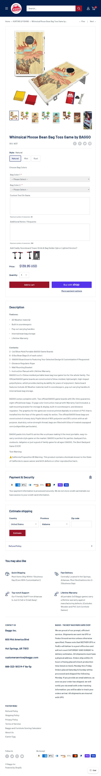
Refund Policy (15, 546)
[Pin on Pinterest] (80, 143)
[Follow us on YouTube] (22, 756)
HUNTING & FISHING (21, 21)
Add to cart (29, 284)
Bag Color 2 (15, 185)
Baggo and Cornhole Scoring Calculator (23, 728)
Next (92, 21)
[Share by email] (90, 143)
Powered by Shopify (13, 768)
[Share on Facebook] (75, 143)
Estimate (17, 533)
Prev (83, 21)
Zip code (75, 518)
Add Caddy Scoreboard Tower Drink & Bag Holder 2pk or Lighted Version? (43, 248)
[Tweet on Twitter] (85, 143)
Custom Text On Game (20, 195)
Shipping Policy (12, 715)
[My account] (88, 8)
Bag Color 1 (15, 174)
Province (44, 518)
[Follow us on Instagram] (17, 756)
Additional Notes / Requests (23, 221)
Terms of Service (13, 724)
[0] (93, 8)
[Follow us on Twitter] (12, 756)
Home (7, 21)
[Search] (78, 8)
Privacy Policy (11, 719)
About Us (9, 732)
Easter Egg (10, 736)
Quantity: (13, 275)
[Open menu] (6, 8)
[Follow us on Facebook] (7, 756)
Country (13, 518)
